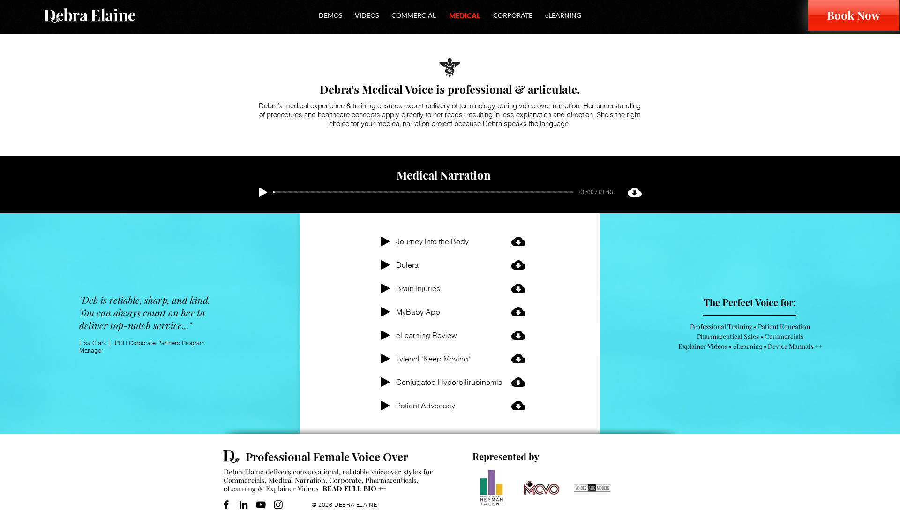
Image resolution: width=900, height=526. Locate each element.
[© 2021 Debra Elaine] (234, 456)
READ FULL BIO (354, 488)
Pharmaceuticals (391, 480)
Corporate (345, 480)
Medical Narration (297, 480)
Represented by (505, 456)
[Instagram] (278, 505)
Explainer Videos (292, 488)
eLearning (240, 488)
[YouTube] (261, 505)
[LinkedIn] (243, 505)
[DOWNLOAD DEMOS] (517, 241)
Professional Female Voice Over (327, 456)
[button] (330, 15)
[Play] (263, 192)
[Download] (634, 192)
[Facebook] (226, 505)
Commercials (244, 480)
